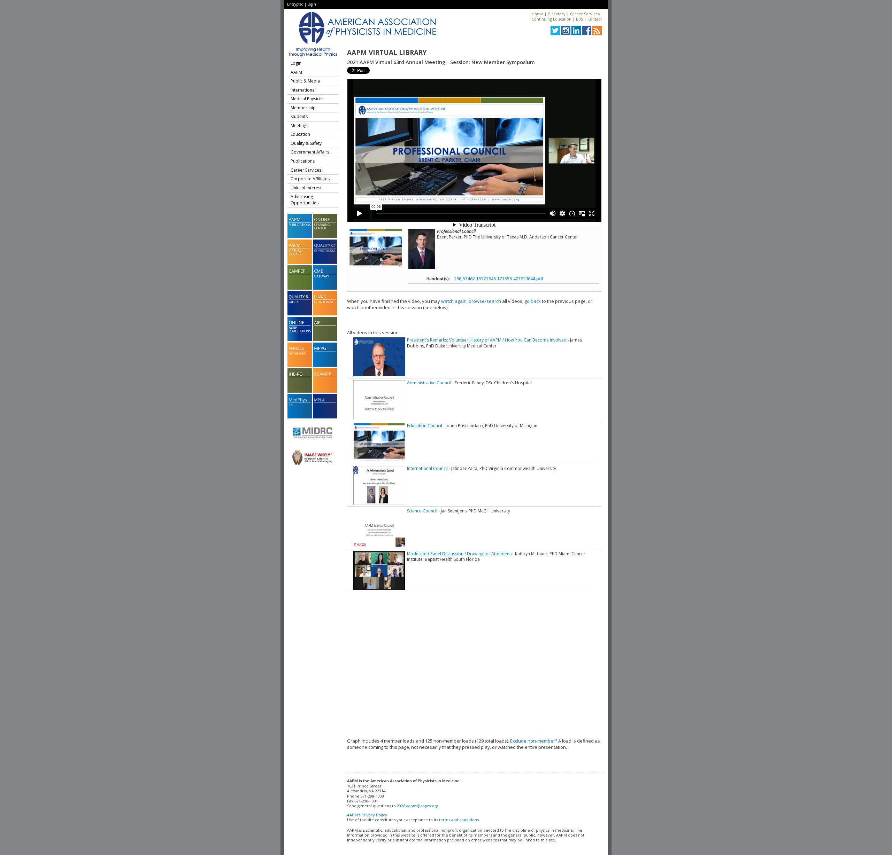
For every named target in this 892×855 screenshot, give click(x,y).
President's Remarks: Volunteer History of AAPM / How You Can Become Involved (487, 340)
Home (537, 13)
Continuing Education (551, 19)
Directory (557, 13)
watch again (454, 301)
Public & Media (305, 81)
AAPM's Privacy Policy (367, 814)
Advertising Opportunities (304, 200)
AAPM (296, 72)
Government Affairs (310, 152)
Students (299, 116)
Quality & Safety (306, 143)
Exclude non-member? (533, 741)
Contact (594, 19)
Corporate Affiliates (310, 179)
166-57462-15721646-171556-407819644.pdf (498, 279)
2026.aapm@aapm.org (417, 805)
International (303, 90)
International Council (427, 468)
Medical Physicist (307, 99)
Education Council (424, 426)
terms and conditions (459, 819)
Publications (303, 161)
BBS (579, 19)
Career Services (585, 13)
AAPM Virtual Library (386, 52)
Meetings (299, 125)
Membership (303, 108)
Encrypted (295, 4)
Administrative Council (429, 383)
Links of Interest (306, 188)
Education (300, 134)
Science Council (422, 511)
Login (311, 4)
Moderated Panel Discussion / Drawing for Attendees (459, 554)
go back (532, 301)
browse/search (485, 301)
